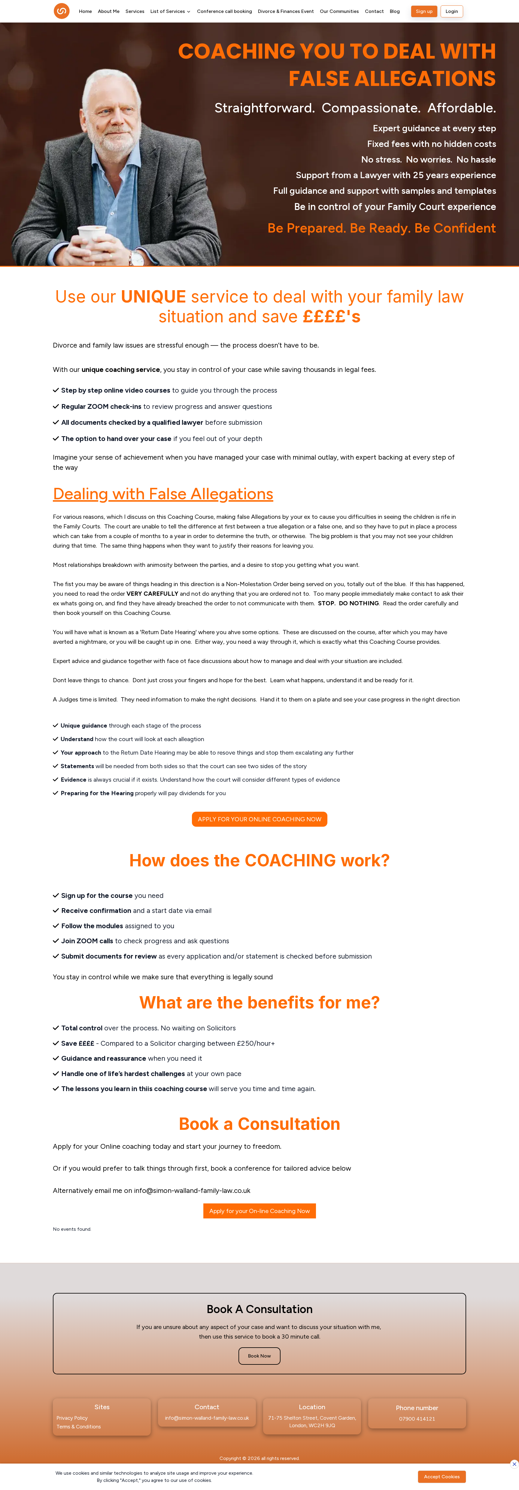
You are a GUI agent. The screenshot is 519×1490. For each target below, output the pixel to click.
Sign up (424, 11)
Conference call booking (224, 11)
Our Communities (339, 11)
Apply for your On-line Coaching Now (259, 1211)
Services (135, 11)
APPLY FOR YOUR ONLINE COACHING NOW (259, 819)
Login (452, 11)
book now (259, 1356)
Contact (374, 11)
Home (85, 11)
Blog (395, 11)
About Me (109, 11)
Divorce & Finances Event (286, 11)
